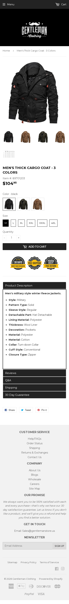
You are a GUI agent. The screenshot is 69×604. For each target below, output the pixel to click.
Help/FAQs (34, 438)
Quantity (8, 231)
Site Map (34, 488)
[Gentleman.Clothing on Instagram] (63, 569)
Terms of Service (49, 562)
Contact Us (34, 457)
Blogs (34, 474)
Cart (63, 4)
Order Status (34, 443)
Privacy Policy (28, 562)
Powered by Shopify (50, 578)
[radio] (9, 204)
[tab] (34, 285)
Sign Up (59, 546)
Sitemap (12, 562)
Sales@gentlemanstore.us (38, 530)
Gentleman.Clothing (24, 578)
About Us (34, 470)
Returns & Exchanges (34, 452)
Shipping (34, 448)
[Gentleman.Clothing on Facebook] (57, 569)
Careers (34, 484)
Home (6, 50)
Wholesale (34, 479)
